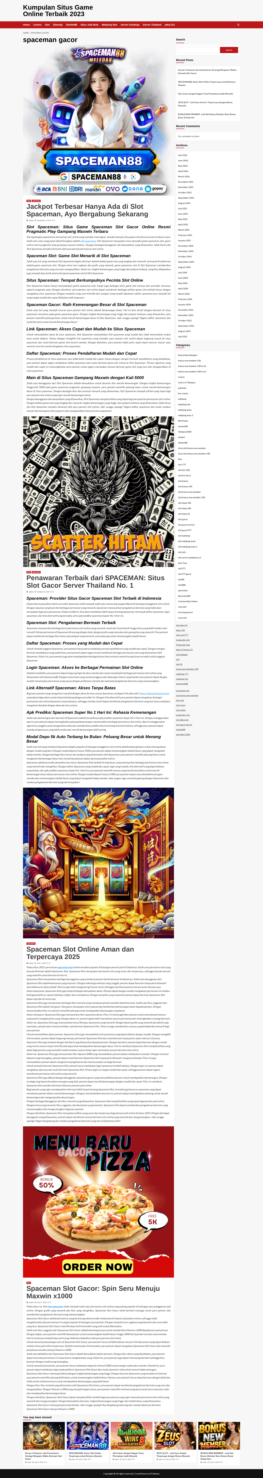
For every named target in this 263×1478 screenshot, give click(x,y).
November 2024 (185, 251)
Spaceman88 (184, 595)
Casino (37, 24)
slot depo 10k (184, 502)
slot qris (182, 552)
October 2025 (185, 192)
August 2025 (184, 203)
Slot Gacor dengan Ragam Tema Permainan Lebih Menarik (205, 93)
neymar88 (183, 426)
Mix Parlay (183, 420)
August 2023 (184, 331)
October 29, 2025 (43, 592)
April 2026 (183, 171)
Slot (47, 24)
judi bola (182, 388)
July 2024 (182, 272)
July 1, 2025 (41, 963)
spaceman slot (65, 967)
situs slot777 (182, 635)
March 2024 (184, 293)
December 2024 (185, 245)
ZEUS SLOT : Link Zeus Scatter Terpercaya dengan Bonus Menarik (205, 104)
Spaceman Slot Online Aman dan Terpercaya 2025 (80, 953)
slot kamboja (184, 535)
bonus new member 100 (189, 360)
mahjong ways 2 (185, 415)
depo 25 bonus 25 (184, 649)
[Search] (238, 24)
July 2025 (182, 208)
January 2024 (184, 304)
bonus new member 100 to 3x (192, 366)
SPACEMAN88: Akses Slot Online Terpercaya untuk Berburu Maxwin (206, 83)
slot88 (181, 579)
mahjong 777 (182, 674)
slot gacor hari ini (186, 524)
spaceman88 (182, 683)
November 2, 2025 (44, 220)
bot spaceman (55, 1306)
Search (180, 39)
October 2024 (185, 256)
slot (178, 659)
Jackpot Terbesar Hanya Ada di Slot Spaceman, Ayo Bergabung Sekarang (87, 210)
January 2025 (184, 240)
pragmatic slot (183, 640)
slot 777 (182, 464)
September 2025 (186, 197)
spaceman (36, 201)
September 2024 (186, 261)
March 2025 (184, 229)
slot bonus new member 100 (191, 497)
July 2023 (182, 336)
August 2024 (184, 267)
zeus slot (182, 617)
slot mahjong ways (187, 541)
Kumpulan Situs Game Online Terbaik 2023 (58, 11)
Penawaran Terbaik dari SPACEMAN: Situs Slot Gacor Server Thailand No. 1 (95, 581)
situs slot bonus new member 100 (194, 453)
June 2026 (183, 160)
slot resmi (180, 705)
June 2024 (183, 277)
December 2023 (185, 309)
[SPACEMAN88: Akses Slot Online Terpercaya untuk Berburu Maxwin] (88, 1436)
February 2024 (185, 299)
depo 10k (180, 630)
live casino (183, 393)
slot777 (181, 568)
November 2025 (185, 187)
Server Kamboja (130, 24)
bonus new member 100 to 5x (192, 371)
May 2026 (183, 165)
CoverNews (140, 1473)
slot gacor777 (184, 530)
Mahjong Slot (109, 24)
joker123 (170, 24)
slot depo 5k (184, 513)
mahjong (182, 399)
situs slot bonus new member (192, 448)
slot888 (181, 585)
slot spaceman (88, 240)
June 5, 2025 (42, 1302)
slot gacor (183, 519)
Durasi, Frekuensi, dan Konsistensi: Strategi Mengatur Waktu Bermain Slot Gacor (207, 71)
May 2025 (183, 219)
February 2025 (185, 235)
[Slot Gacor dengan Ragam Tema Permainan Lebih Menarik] (131, 1436)
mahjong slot (184, 404)
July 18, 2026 (214, 1462)
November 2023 (185, 315)
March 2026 (184, 176)
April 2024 (183, 288)
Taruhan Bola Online (188, 601)
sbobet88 (182, 442)
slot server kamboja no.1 (189, 557)
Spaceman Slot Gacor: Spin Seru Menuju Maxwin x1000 (93, 1292)
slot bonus (183, 481)
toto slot (182, 606)
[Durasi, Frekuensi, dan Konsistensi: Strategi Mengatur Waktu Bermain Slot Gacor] (44, 1436)
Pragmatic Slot (183, 644)
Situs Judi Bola (89, 24)
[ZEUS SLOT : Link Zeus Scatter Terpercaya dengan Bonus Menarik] (175, 1436)
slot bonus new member (189, 492)
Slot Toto (182, 563)
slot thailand (182, 654)
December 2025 (185, 181)
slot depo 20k (184, 508)
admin (31, 220)
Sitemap (58, 24)
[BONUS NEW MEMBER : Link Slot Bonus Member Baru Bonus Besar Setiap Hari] (219, 1436)
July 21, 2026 (126, 1459)
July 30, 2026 (38, 1462)
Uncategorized (185, 612)
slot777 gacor (184, 574)
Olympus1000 (184, 431)
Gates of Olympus (186, 382)
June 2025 (183, 213)
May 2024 (183, 283)
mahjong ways (184, 409)
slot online (181, 710)
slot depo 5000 (183, 734)
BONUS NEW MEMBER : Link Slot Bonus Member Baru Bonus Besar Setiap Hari (207, 116)
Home (26, 24)
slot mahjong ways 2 (187, 546)
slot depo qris (182, 719)
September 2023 (186, 325)
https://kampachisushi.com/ (154, 693)
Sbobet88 (71, 24)
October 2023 (185, 320)
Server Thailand (152, 24)
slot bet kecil (184, 475)
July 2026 (182, 155)
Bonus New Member (187, 355)
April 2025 (183, 224)
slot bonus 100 (185, 486)
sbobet (181, 437)
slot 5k (179, 664)
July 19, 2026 (170, 1459)
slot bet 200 (184, 470)
